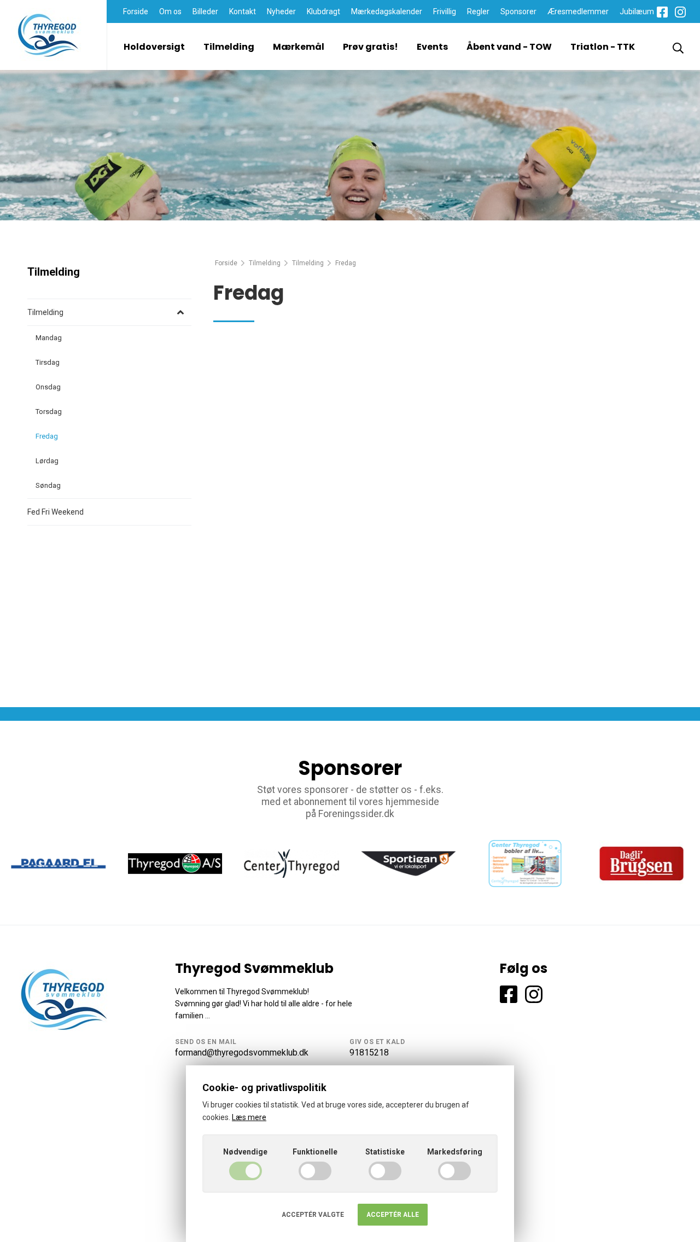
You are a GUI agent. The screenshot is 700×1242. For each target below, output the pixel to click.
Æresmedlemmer (578, 11)
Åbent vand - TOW (509, 46)
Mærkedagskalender (386, 11)
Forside (135, 11)
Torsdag (49, 411)
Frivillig (444, 11)
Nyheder (281, 11)
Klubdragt (323, 11)
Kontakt (242, 11)
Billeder (205, 11)
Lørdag (47, 461)
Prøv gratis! (370, 46)
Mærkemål (298, 46)
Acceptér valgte (313, 1214)
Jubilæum (637, 11)
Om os (170, 11)
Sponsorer (518, 11)
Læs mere (249, 1117)
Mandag (49, 338)
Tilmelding (228, 46)
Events (432, 46)
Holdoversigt (154, 46)
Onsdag (48, 387)
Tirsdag (48, 362)
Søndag (48, 485)
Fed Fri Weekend (55, 512)
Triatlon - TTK (602, 46)
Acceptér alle (392, 1214)
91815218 (369, 1052)
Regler (478, 11)
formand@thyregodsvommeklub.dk (241, 1052)
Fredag (47, 436)
